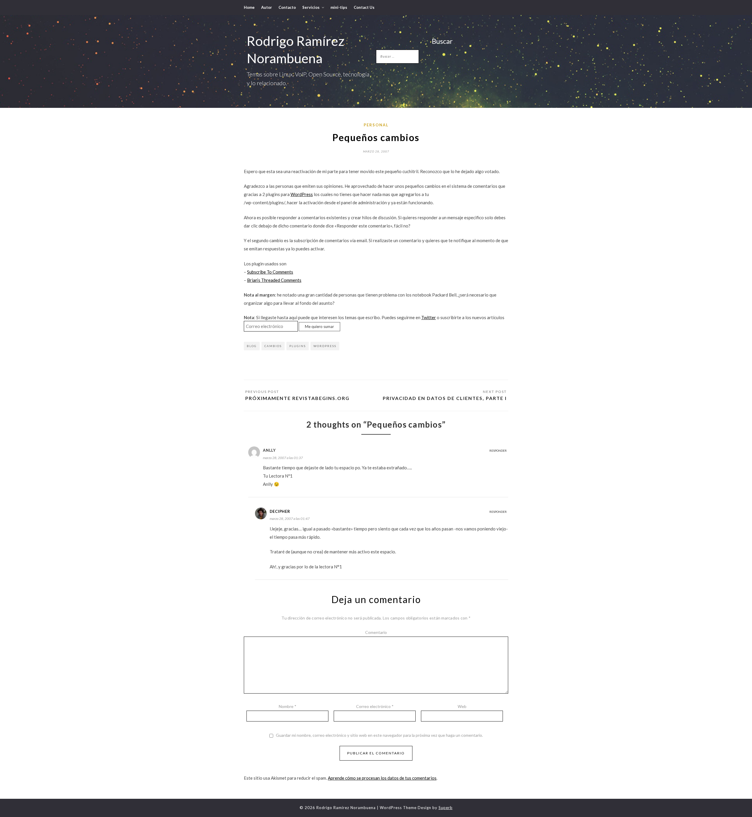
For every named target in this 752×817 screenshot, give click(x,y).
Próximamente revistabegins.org (297, 398)
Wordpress (324, 346)
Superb (446, 807)
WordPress (302, 194)
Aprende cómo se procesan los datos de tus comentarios (382, 778)
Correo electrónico (375, 706)
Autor (266, 7)
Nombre (287, 706)
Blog (252, 346)
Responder (498, 450)
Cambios (273, 346)
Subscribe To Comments (270, 271)
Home (249, 7)
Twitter (428, 317)
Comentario (376, 632)
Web (462, 706)
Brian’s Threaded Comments (274, 280)
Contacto (287, 7)
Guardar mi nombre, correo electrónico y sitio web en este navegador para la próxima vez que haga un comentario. (379, 735)
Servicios (311, 7)
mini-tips (338, 7)
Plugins (297, 346)
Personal (376, 125)
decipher (280, 511)
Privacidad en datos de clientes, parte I (445, 398)
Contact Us (364, 7)
